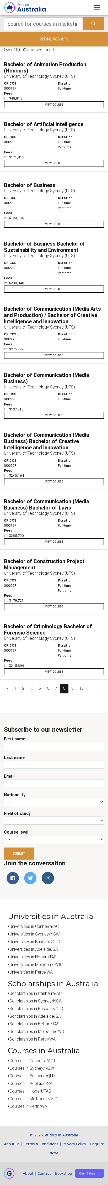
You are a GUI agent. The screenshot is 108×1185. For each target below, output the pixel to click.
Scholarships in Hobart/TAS (34, 1023)
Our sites (87, 1173)
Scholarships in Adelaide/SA (35, 1016)
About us (12, 1143)
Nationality (14, 794)
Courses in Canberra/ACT (32, 1060)
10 (81, 688)
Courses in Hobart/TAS (30, 1091)
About (28, 1173)
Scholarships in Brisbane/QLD (36, 1008)
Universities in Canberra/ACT (35, 926)
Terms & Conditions (41, 1143)
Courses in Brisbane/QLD (32, 1075)
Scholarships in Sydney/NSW (35, 1001)
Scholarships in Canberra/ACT (36, 993)
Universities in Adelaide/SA (33, 949)
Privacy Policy (74, 1143)
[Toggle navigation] (97, 8)
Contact (44, 1173)
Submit (19, 853)
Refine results (54, 39)
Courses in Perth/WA (28, 1106)
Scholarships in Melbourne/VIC (37, 1031)
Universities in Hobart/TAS (33, 956)
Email (9, 776)
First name (14, 738)
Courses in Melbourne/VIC (33, 1098)
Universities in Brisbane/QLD (34, 941)
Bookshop (63, 1173)
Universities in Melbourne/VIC (36, 964)
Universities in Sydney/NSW (34, 934)
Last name (14, 757)
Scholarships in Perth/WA (32, 1039)
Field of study (17, 813)
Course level (16, 832)
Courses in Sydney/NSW (31, 1068)
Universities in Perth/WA (31, 972)
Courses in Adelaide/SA (30, 1083)
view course (54, 104)
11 (92, 688)
